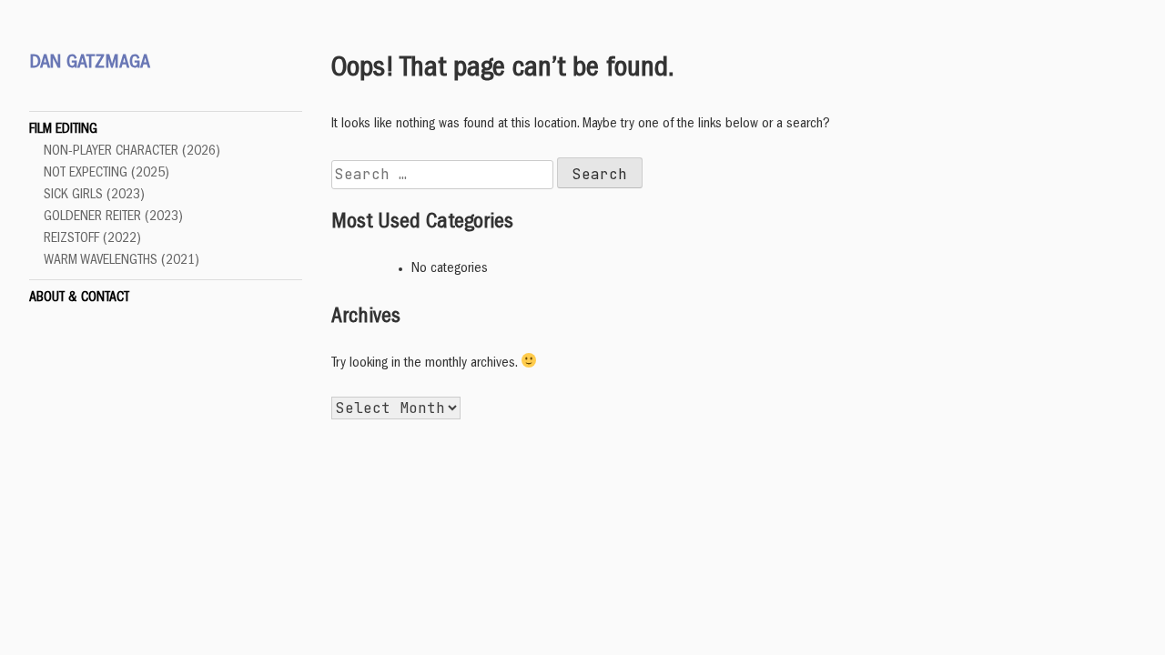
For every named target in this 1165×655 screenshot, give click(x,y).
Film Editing (63, 130)
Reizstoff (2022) (92, 239)
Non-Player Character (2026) (132, 152)
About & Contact (79, 298)
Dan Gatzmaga (89, 64)
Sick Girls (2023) (94, 195)
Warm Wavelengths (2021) (121, 261)
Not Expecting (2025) (106, 173)
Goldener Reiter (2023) (113, 217)
